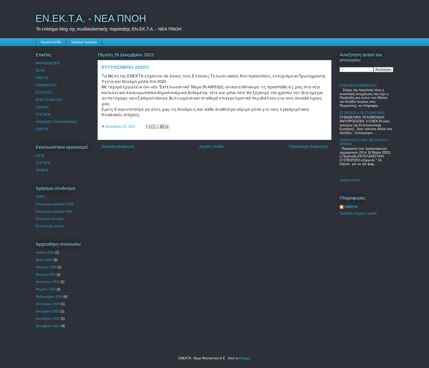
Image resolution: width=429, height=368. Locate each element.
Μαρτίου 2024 (46, 289)
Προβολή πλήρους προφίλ (358, 213)
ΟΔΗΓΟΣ (42, 107)
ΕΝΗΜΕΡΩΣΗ (46, 85)
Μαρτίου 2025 (46, 274)
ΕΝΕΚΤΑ (42, 78)
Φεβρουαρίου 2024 (49, 297)
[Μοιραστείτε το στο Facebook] (162, 126)
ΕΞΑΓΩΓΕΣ (44, 92)
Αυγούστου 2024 (48, 282)
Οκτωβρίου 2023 (47, 311)
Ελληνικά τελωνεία (49, 219)
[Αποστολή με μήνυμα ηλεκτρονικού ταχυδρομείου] (147, 126)
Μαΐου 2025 (44, 260)
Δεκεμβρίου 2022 (48, 326)
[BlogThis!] (152, 126)
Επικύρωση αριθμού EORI (55, 204)
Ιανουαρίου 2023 (48, 318)
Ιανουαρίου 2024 (48, 304)
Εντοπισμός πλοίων (50, 226)
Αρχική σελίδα (51, 42)
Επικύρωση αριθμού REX (54, 211)
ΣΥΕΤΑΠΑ (43, 114)
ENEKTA (42, 129)
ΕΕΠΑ (40, 70)
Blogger (244, 358)
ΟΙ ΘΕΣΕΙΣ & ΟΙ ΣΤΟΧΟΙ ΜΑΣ (362, 113)
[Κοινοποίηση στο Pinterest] (166, 126)
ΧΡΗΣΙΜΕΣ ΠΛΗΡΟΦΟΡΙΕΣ (56, 122)
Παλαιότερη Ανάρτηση (308, 146)
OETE (40, 156)
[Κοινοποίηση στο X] (157, 126)
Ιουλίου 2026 (45, 252)
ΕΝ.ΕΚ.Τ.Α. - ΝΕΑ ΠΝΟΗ (91, 18)
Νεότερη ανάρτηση (118, 146)
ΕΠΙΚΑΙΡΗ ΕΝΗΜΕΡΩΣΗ (358, 85)
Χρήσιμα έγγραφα (84, 42)
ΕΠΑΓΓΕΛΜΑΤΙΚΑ (49, 100)
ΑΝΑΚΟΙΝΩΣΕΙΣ (48, 63)
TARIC (40, 197)
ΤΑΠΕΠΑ (42, 170)
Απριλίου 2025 (46, 267)
